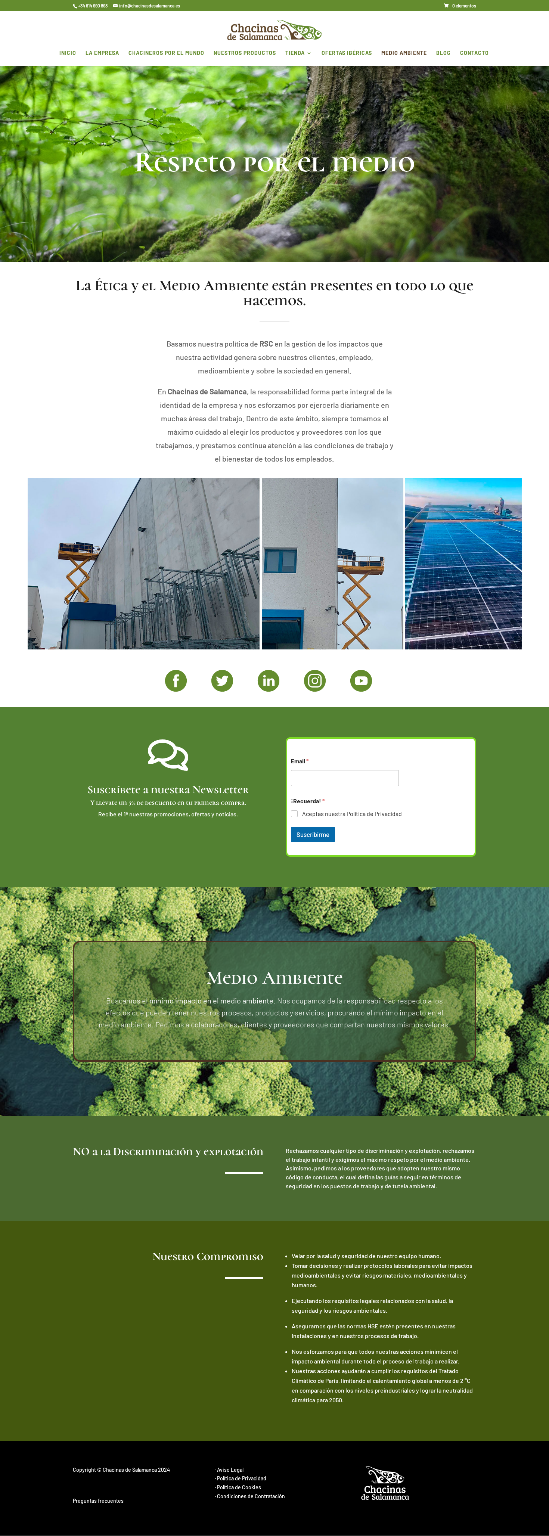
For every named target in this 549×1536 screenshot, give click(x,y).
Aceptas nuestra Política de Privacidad (352, 813)
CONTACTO (474, 53)
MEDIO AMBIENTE (404, 53)
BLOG (443, 53)
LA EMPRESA (102, 53)
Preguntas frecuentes (98, 1501)
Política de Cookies (239, 1487)
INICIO (67, 53)
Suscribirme (313, 834)
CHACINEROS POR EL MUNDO (166, 53)
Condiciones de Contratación (251, 1496)
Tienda (295, 53)
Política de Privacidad (241, 1478)
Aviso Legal (230, 1470)
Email (299, 760)
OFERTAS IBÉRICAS (347, 53)
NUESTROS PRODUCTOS (245, 53)
